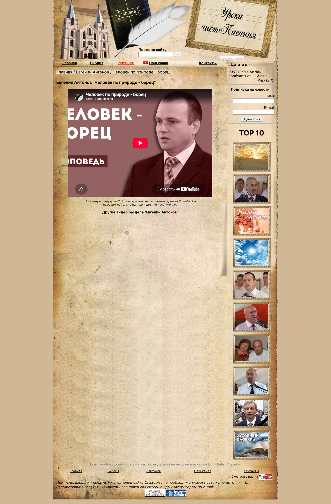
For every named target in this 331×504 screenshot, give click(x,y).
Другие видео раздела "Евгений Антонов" (140, 212)
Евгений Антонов (92, 72)
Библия (96, 63)
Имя (271, 96)
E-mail (269, 107)
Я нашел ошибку (232, 58)
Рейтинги (126, 63)
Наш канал (202, 471)
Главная (69, 63)
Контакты (208, 63)
